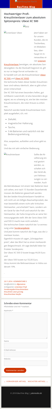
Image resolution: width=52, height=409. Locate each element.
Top (26, 401)
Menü (5, 4)
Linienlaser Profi (21, 287)
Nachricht (8, 310)
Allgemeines (21, 284)
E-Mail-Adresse (10, 350)
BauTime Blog (26, 6)
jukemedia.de (36, 393)
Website (7, 359)
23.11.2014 (8, 281)
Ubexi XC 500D (22, 78)
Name (6, 341)
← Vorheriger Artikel (15, 381)
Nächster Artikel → (38, 381)
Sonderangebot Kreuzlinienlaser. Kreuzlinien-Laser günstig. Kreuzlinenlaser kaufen (16, 291)
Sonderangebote (21, 228)
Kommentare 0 (20, 281)
